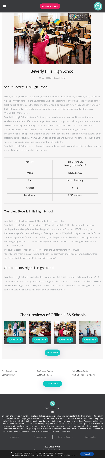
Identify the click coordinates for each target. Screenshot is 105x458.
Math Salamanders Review (83, 375)
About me (14, 437)
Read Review (15, 340)
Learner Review (8, 375)
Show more (52, 353)
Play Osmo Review (9, 371)
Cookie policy (90, 437)
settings (73, 455)
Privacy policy (40, 437)
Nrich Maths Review (80, 371)
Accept (87, 454)
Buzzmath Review (44, 375)
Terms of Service (65, 437)
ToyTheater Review (45, 371)
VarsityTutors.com (50, 6)
